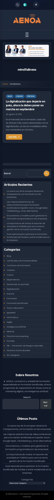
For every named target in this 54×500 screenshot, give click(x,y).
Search (27, 397)
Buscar (7, 173)
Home (5, 84)
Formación (12, 298)
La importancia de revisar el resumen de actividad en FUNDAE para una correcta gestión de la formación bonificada (26, 226)
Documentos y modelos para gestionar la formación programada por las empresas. (27, 217)
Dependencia (13, 279)
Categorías (27, 479)
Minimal (10, 331)
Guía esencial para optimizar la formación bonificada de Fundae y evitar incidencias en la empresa (28, 237)
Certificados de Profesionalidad (22, 260)
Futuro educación (15, 308)
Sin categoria (13, 355)
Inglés (9, 322)
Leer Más (13, 137)
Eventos (10, 293)
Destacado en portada (18, 284)
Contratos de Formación (18, 265)
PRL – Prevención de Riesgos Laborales (25, 345)
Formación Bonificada (17, 303)
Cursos (19, 96)
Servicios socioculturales (18, 350)
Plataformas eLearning (17, 336)
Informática (12, 317)
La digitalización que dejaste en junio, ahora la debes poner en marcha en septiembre (25, 105)
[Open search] (17, 4)
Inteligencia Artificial (16, 327)
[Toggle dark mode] (27, 5)
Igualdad (11, 312)
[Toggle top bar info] (36, 5)
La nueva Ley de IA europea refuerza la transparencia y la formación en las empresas (25, 194)
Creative (11, 270)
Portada (31, 96)
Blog (10, 96)
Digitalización (13, 289)
